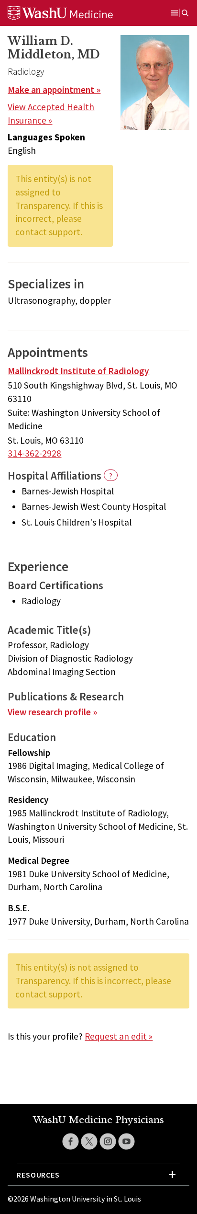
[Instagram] (107, 1141)
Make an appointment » (54, 89)
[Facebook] (70, 1141)
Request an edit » (119, 1036)
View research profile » (52, 712)
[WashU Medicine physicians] (72, 13)
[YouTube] (126, 1141)
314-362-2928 (34, 453)
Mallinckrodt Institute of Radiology (78, 371)
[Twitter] (89, 1141)
